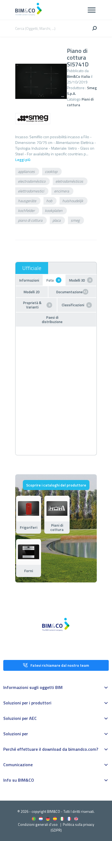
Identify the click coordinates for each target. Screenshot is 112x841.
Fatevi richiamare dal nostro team (59, 665)
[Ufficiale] (31, 268)
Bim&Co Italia (78, 76)
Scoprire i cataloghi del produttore (56, 485)
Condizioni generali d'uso (38, 824)
